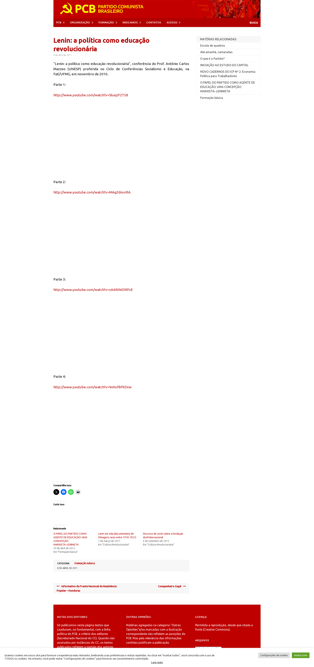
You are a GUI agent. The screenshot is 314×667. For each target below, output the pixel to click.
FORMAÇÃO (106, 22)
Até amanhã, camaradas (216, 52)
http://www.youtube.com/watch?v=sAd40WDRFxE (93, 290)
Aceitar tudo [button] (300, 655)
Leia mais (157, 662)
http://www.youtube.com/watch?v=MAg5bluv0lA (92, 192)
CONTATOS (153, 22)
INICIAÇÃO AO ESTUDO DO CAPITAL (224, 65)
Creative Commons (216, 629)
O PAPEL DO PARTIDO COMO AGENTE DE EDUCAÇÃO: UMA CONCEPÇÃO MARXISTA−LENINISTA (227, 87)
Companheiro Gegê (169, 586)
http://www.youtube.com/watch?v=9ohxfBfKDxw (92, 387)
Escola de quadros (212, 45)
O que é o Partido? (212, 58)
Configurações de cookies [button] (274, 655)
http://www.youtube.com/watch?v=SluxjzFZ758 (90, 95)
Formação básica (85, 563)
